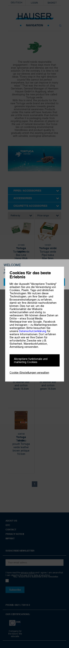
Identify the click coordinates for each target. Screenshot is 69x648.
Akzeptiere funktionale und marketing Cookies (30, 360)
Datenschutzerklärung (32, 331)
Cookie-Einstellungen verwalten (29, 372)
